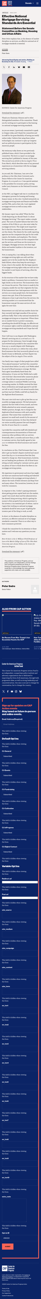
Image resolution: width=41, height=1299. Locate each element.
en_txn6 (5, 1101)
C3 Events (6, 770)
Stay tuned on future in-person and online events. (19, 710)
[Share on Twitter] (4, 67)
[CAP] (8, 1269)
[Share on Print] (29, 67)
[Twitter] (3, 691)
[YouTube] (12, 691)
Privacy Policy (6, 1291)
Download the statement (11, 113)
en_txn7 (5, 1120)
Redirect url (7, 879)
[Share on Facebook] (9, 67)
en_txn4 (5, 1063)
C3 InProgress (8, 828)
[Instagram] (16, 691)
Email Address (12, 719)
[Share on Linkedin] (14, 67)
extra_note (6, 1197)
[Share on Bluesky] (19, 67)
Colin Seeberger (6, 648)
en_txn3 (5, 1044)
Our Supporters (6, 1293)
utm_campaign (8, 948)
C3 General (6, 751)
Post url (5, 894)
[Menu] (37, 3)
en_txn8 (5, 1139)
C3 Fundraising (8, 789)
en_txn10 (5, 1178)
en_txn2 (5, 1025)
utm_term (6, 986)
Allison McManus (16, 648)
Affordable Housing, (20, 61)
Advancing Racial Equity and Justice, (14, 60)
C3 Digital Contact (9, 847)
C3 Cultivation (8, 808)
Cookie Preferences (7, 1295)
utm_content (7, 967)
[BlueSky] (20, 691)
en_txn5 (5, 1082)
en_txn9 (5, 1158)
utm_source (7, 910)
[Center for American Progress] (4, 3)
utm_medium (7, 929)
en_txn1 (5, 1006)
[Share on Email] (24, 67)
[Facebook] (7, 691)
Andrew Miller (26, 648)
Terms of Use (5, 1288)
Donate (28, 3)
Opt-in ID (5, 1233)
